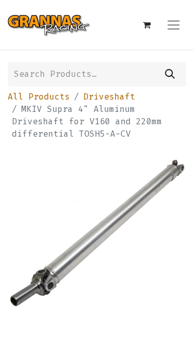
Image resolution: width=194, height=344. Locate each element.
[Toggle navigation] (173, 24)
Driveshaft (109, 96)
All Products (39, 96)
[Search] (170, 74)
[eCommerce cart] (146, 24)
